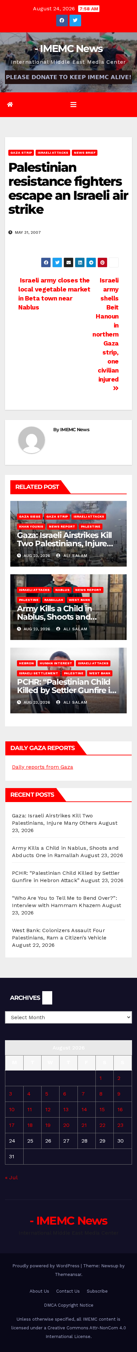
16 (120, 1109)
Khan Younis (31, 526)
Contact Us (68, 1291)
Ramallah (53, 600)
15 (102, 1109)
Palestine (90, 526)
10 (12, 1109)
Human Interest (56, 663)
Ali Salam (74, 555)
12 (48, 1109)
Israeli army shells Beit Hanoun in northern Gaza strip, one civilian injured (105, 329)
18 (30, 1125)
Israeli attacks (53, 152)
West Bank (79, 600)
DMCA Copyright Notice (68, 1305)
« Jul (11, 1177)
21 (84, 1125)
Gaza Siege (30, 516)
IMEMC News (74, 430)
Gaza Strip (21, 152)
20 (66, 1125)
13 (65, 1109)
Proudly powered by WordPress (46, 1265)
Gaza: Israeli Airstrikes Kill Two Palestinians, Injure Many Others (64, 543)
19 (48, 1125)
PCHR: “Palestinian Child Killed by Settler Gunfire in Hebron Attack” (66, 690)
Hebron (26, 663)
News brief (84, 152)
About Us (39, 1291)
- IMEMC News (69, 48)
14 (84, 1109)
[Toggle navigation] (73, 104)
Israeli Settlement (38, 673)
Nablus (62, 590)
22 (102, 1125)
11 (29, 1109)
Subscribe (97, 1291)
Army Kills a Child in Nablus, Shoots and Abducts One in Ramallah (65, 617)
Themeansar (68, 1274)
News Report (62, 526)
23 (120, 1125)
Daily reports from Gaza (42, 767)
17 (12, 1125)
